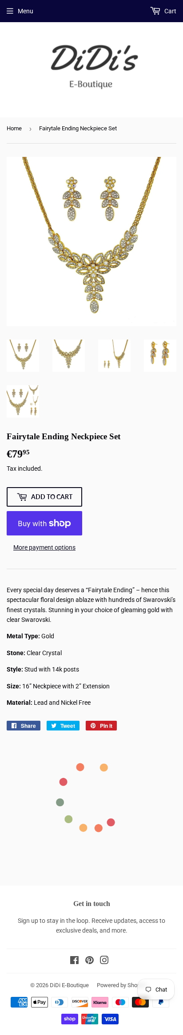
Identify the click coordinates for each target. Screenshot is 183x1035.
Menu (25, 11)
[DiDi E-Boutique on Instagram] (104, 961)
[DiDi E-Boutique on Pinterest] (89, 961)
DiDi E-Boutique (69, 985)
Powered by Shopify (122, 985)
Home (14, 128)
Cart (169, 11)
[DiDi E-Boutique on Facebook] (74, 961)
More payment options (44, 547)
